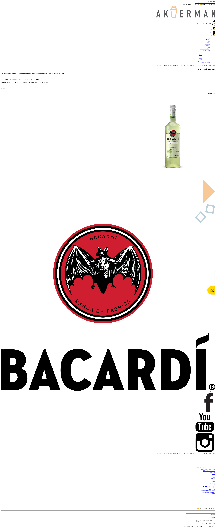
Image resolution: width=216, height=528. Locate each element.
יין (208, 38)
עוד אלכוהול (205, 50)
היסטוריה (213, 478)
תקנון (191, 65)
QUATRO (205, 523)
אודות (213, 475)
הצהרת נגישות (205, 62)
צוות (214, 477)
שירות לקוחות (198, 3)
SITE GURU (204, 469)
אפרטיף (207, 46)
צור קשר (213, 480)
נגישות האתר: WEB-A (209, 471)
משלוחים (204, 3)
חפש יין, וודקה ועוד (210, 23)
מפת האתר (212, 483)
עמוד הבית (212, 472)
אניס (200, 59)
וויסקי (207, 39)
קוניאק (200, 61)
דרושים (195, 65)
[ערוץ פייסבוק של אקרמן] (151, 506)
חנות (214, 484)
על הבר (213, 3)
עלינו (214, 65)
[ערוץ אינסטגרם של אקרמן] (177, 506)
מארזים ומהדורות (204, 49)
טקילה (207, 44)
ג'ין (208, 42)
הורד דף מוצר (211, 93)
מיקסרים (206, 47)
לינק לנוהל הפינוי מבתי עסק (175, 65)
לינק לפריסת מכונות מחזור (161, 65)
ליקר (200, 56)
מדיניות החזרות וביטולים (209, 486)
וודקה (207, 41)
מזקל (200, 55)
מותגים (209, 3)
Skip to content (211, 1)
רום (201, 53)
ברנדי (200, 58)
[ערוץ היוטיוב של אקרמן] (202, 506)
